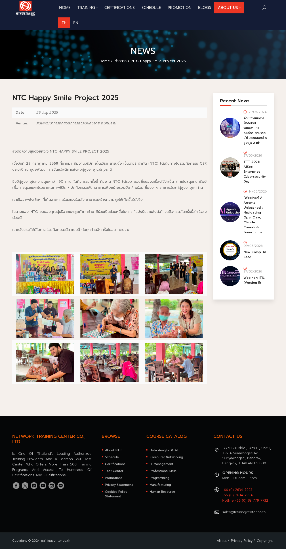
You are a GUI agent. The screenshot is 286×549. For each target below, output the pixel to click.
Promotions (113, 478)
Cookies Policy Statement (116, 494)
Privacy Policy (242, 540)
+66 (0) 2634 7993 (237, 489)
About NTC (113, 450)
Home (65, 7)
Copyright (265, 540)
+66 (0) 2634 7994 (237, 495)
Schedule (151, 7)
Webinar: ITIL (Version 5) (254, 280)
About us (228, 7)
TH (64, 23)
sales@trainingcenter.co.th (244, 512)
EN (75, 23)
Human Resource (162, 491)
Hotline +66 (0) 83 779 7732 (245, 500)
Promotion (179, 7)
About (222, 540)
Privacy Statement (119, 484)
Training (86, 7)
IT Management (161, 464)
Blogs (204, 7)
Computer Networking (166, 457)
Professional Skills (163, 471)
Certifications (119, 7)
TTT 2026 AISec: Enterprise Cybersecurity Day (255, 171)
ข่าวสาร (120, 61)
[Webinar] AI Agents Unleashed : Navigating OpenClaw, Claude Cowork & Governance (253, 215)
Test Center (114, 471)
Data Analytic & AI (164, 450)
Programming (159, 478)
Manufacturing (160, 484)
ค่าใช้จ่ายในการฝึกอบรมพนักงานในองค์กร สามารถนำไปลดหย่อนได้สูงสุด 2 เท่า (255, 130)
